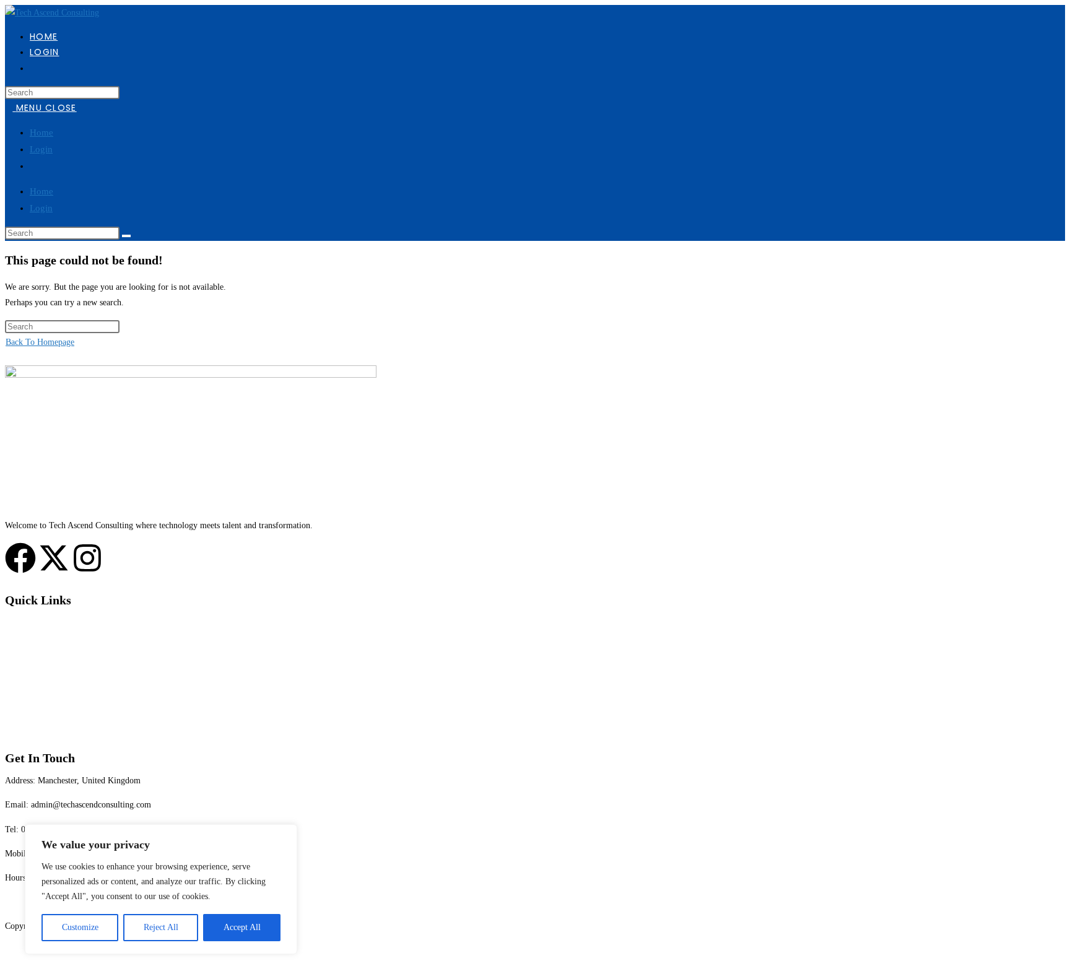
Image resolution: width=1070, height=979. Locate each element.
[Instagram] (87, 557)
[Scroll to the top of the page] (8, 966)
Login (41, 149)
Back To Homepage (40, 342)
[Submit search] (126, 236)
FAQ (13, 695)
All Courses (25, 646)
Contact (18, 719)
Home (41, 132)
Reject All (161, 927)
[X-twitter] (53, 557)
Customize (80, 927)
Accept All (242, 927)
